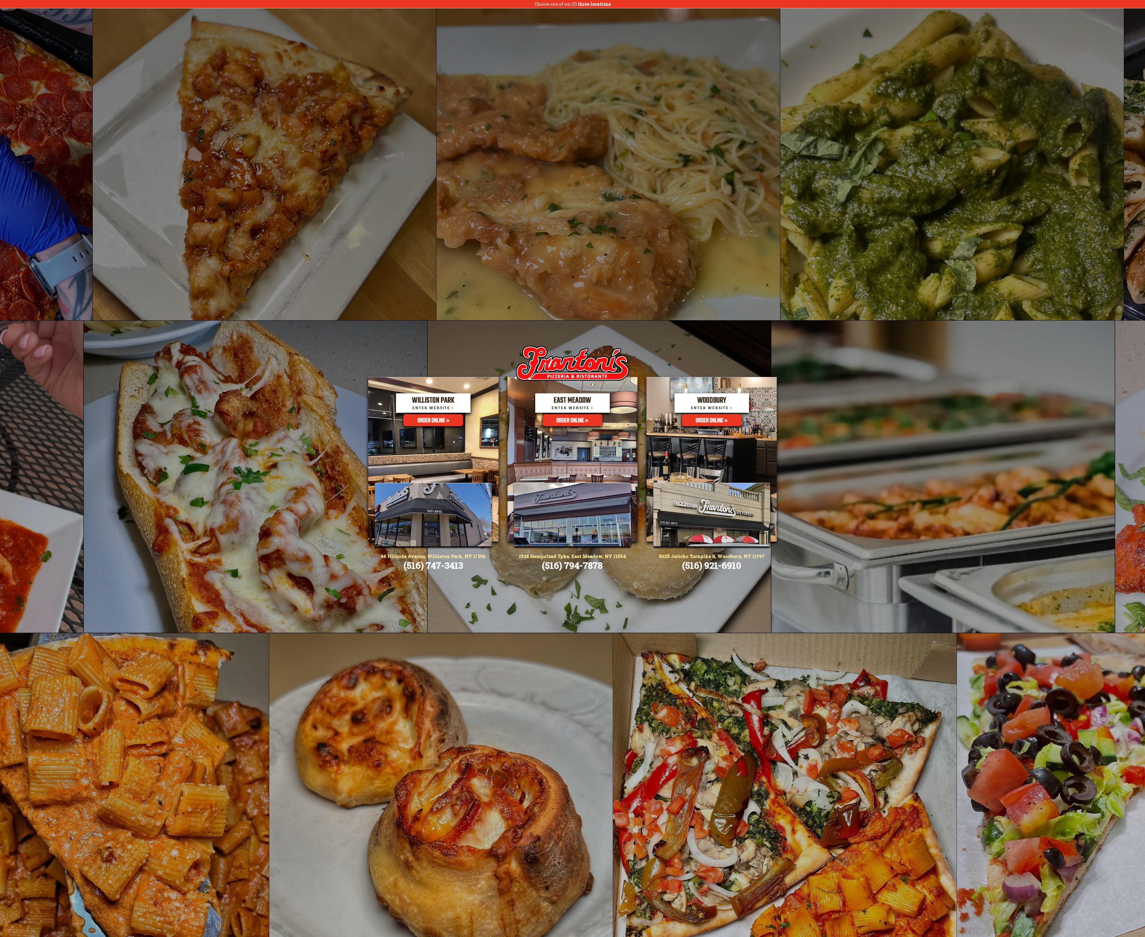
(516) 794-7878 (572, 565)
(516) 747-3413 (433, 565)
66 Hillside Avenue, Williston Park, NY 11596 (433, 556)
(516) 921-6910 (711, 565)
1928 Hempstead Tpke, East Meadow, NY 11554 (572, 556)
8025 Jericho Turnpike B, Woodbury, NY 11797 (712, 556)
